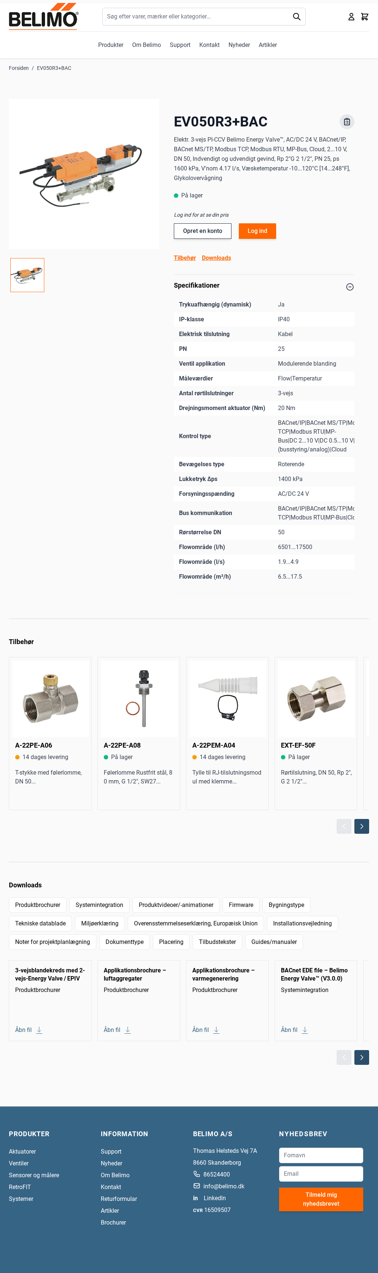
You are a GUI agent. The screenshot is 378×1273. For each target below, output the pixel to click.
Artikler (268, 44)
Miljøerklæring (99, 923)
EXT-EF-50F (298, 745)
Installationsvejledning (302, 923)
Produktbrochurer (37, 904)
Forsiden (19, 68)
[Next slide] (361, 826)
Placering (171, 941)
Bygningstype (286, 904)
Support (180, 44)
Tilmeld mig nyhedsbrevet (321, 1199)
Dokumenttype (125, 941)
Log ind (257, 230)
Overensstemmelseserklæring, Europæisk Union (196, 923)
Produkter (110, 44)
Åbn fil (23, 1029)
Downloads (216, 257)
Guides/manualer (274, 941)
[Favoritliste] (347, 121)
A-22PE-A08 (122, 745)
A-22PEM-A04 (213, 745)
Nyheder (239, 44)
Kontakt (209, 44)
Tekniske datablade (40, 923)
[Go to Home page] (44, 16)
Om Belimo (146, 44)
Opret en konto (202, 230)
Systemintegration (99, 904)
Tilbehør (185, 257)
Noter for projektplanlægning (52, 941)
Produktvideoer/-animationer (176, 904)
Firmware (241, 904)
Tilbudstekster (217, 941)
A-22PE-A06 (33, 745)
